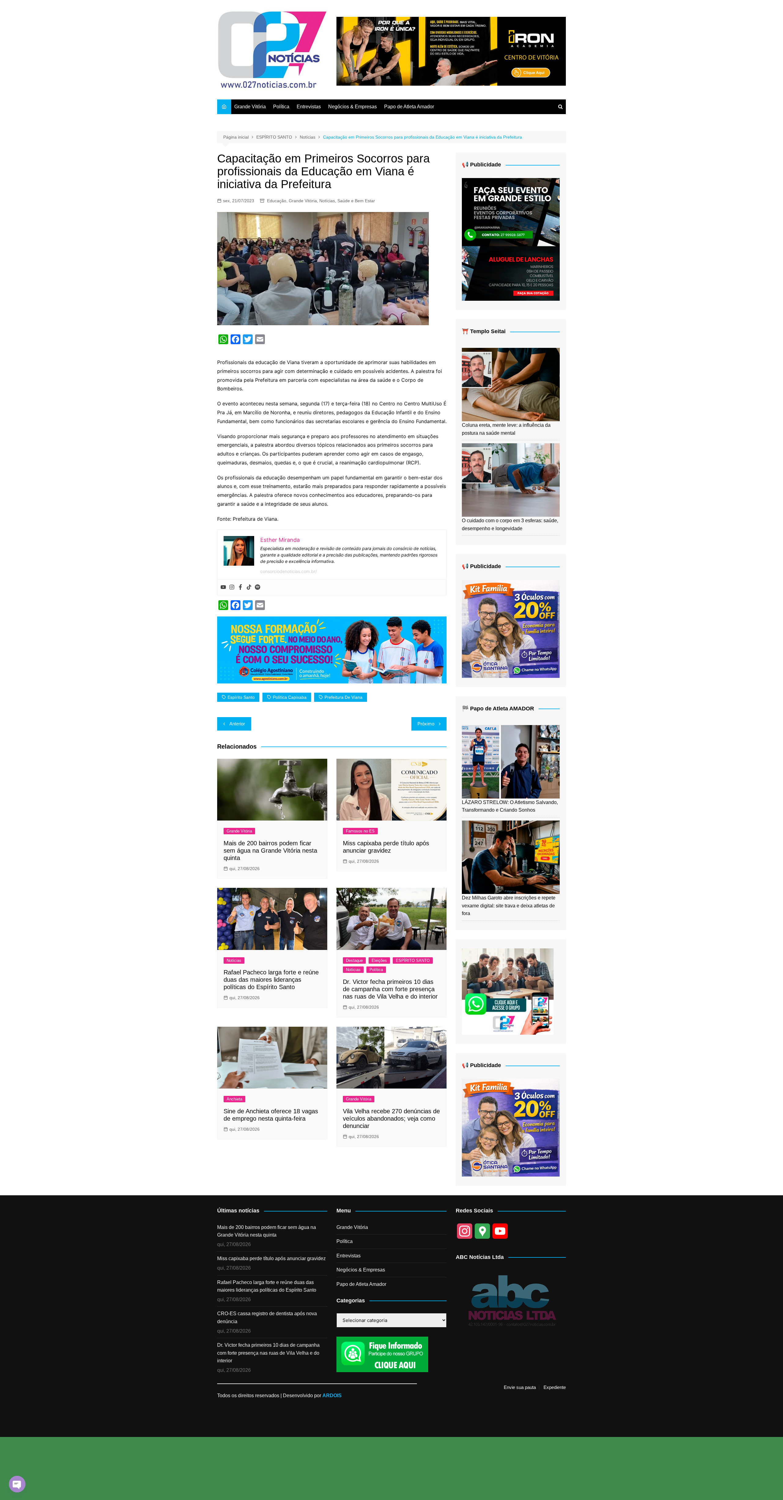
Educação (276, 200)
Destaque (354, 960)
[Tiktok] (249, 587)
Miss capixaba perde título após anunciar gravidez (271, 1258)
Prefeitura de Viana (343, 697)
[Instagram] (232, 587)
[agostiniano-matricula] (332, 649)
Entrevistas (309, 106)
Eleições (379, 960)
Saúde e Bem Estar (356, 200)
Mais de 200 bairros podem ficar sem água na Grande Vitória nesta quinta (270, 850)
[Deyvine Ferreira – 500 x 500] (511, 628)
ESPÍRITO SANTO (413, 960)
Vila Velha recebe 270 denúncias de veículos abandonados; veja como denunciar (391, 1118)
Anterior (237, 723)
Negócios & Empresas (352, 106)
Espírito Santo (241, 697)
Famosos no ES (360, 831)
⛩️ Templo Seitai (484, 331)
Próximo (425, 723)
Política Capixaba (289, 697)
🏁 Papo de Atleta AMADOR (498, 708)
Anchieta (234, 1099)
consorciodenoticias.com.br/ (288, 571)
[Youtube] (223, 587)
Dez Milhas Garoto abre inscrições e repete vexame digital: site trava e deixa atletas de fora (508, 905)
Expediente (555, 1387)
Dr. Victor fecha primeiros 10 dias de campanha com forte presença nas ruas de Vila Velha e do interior (390, 989)
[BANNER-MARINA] (511, 239)
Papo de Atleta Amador (409, 106)
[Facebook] (240, 587)
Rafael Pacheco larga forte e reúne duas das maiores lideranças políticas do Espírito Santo (271, 979)
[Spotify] (257, 587)
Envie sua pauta (520, 1387)
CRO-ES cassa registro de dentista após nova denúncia (267, 1317)
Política (281, 106)
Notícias (327, 200)
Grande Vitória (250, 106)
